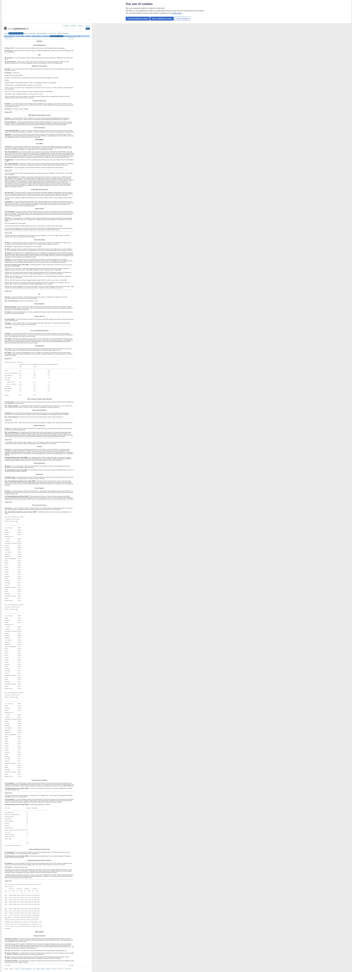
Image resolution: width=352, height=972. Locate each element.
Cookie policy (60, 968)
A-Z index (6, 968)
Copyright (48, 968)
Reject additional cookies (162, 19)
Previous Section (8, 37)
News (74, 36)
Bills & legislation (36, 36)
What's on (28, 36)
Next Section (7, 965)
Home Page (71, 37)
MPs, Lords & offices (30, 33)
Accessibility (65, 25)
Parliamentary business (16, 33)
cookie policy (177, 13)
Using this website (40, 968)
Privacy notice (54, 968)
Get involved (52, 33)
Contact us (87, 25)
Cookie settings (182, 19)
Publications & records (57, 36)
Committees (46, 36)
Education (66, 33)
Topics (79, 36)
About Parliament (42, 33)
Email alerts (73, 25)
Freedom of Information (26, 968)
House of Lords (20, 36)
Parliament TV (68, 36)
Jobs (34, 968)
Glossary (11, 968)
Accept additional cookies (137, 19)
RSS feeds (80, 25)
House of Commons (9, 36)
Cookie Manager (68, 968)
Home (6, 33)
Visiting (59, 33)
